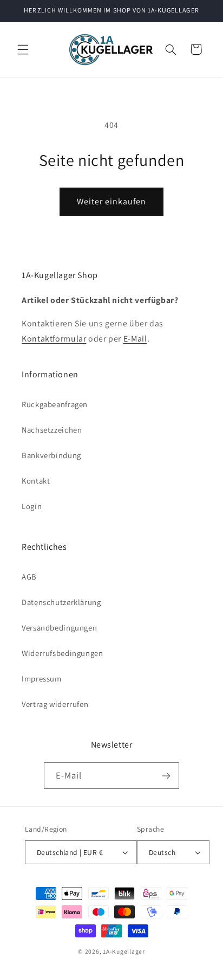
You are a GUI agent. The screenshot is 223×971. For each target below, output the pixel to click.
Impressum (42, 678)
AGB (29, 576)
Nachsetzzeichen (52, 430)
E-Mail (135, 338)
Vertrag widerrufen (55, 704)
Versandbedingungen (59, 627)
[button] (22, 49)
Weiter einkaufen (112, 201)
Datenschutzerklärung (61, 602)
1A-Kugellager (124, 951)
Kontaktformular (54, 338)
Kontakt (36, 480)
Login (32, 506)
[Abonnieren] (166, 775)
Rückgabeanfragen (55, 404)
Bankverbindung (51, 455)
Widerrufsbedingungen (62, 653)
